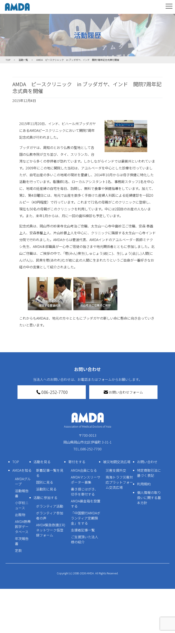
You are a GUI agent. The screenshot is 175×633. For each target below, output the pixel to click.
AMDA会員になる (84, 470)
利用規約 (144, 483)
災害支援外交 (116, 470)
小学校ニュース (22, 505)
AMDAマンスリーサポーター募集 (85, 479)
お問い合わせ (147, 461)
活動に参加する (45, 497)
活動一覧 (23, 59)
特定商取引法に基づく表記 (149, 473)
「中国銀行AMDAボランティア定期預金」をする (85, 518)
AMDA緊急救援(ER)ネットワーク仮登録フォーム (50, 530)
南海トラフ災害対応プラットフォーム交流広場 (119, 482)
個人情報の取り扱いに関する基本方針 (149, 497)
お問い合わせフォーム (126, 392)
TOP (15, 461)
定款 (18, 550)
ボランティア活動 (49, 506)
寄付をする (76, 461)
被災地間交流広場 (116, 461)
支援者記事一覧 (83, 530)
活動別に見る (46, 489)
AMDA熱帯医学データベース (23, 526)
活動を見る (42, 461)
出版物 (20, 514)
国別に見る (44, 482)
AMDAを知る (22, 470)
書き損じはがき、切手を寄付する (84, 491)
